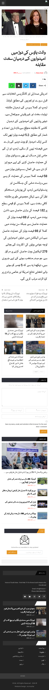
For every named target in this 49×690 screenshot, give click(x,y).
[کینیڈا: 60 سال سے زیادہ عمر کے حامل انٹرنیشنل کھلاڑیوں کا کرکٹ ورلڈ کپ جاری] (42, 481)
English (42, 652)
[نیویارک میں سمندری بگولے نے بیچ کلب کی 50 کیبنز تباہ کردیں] (13, 321)
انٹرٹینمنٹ (41, 656)
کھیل (42, 660)
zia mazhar (30, 686)
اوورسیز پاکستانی (33, 44)
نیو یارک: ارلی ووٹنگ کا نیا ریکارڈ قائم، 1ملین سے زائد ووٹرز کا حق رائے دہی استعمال (12, 297)
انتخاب (41, 316)
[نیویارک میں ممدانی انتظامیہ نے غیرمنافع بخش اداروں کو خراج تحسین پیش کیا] (13, 347)
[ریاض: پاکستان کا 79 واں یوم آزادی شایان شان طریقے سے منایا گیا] (24, 456)
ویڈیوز (21, 664)
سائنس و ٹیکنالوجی (18, 656)
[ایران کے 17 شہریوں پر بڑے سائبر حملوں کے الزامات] (42, 504)
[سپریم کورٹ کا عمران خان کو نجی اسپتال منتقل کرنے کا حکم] (42, 492)
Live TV (20, 652)
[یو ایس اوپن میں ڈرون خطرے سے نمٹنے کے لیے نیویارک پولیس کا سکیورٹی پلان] (35, 347)
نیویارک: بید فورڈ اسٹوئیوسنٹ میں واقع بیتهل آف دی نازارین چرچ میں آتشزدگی (36, 297)
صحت (21, 660)
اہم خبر (43, 44)
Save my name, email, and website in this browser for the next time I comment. (26, 425)
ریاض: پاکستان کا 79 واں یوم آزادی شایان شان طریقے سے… (25, 472)
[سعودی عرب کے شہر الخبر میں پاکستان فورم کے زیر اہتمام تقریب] (35, 321)
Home (22, 676)
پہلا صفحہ (41, 648)
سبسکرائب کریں (12, 552)
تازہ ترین (20, 648)
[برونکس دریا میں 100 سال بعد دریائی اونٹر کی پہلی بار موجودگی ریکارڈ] (42, 515)
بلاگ (42, 664)
